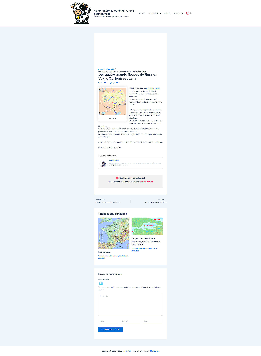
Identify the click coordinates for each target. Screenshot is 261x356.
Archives (167, 13)
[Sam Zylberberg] (104, 163)
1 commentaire (103, 256)
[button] (160, 13)
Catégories (178, 13)
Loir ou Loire (104, 252)
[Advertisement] (130, 52)
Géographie (114, 256)
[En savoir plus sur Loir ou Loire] (113, 233)
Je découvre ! (154, 13)
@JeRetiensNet (146, 182)
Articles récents (111, 155)
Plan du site (154, 351)
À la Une (142, 13)
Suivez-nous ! (188, 13)
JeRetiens (127, 351)
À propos (102, 155)
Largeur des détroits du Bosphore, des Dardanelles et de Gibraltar (146, 241)
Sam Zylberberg (114, 160)
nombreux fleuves (153, 88)
